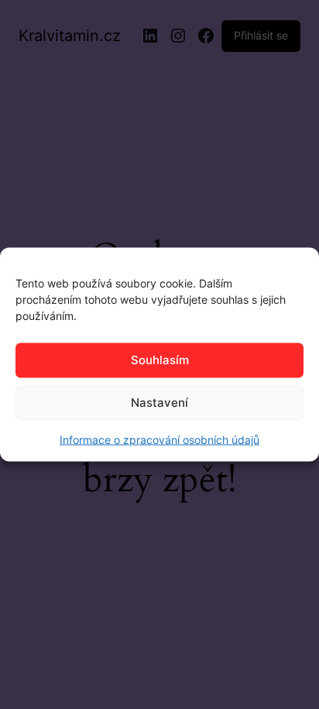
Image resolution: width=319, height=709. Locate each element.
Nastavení (159, 402)
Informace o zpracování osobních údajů (159, 439)
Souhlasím (160, 360)
